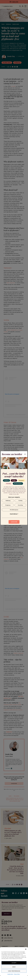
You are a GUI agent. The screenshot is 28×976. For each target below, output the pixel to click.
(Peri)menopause (18, 483)
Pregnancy (21, 480)
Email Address (14, 514)
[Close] (25, 454)
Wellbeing (6, 480)
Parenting (8, 483)
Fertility (14, 480)
